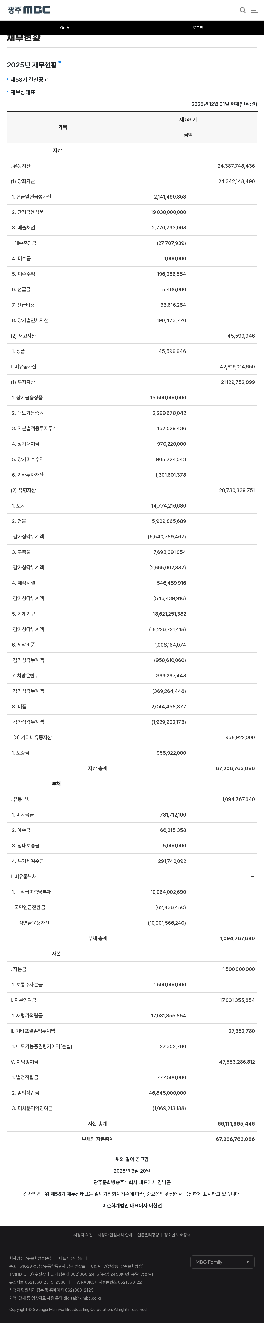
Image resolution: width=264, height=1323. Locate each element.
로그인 (198, 27)
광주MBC (29, 10)
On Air (66, 27)
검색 (241, 10)
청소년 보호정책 (177, 1235)
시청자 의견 (83, 1235)
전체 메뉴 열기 (255, 10)
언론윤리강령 (148, 1235)
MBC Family (209, 1262)
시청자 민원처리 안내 (115, 1235)
